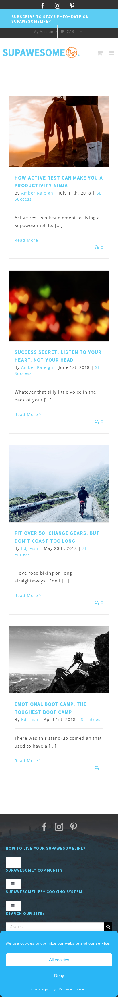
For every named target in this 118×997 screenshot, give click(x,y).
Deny (59, 975)
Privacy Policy (71, 989)
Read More (26, 240)
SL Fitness (92, 719)
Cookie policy (43, 989)
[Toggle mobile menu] (112, 53)
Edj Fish (29, 548)
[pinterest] (73, 827)
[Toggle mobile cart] (100, 53)
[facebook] (44, 827)
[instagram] (59, 827)
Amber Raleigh (37, 193)
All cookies (59, 959)
